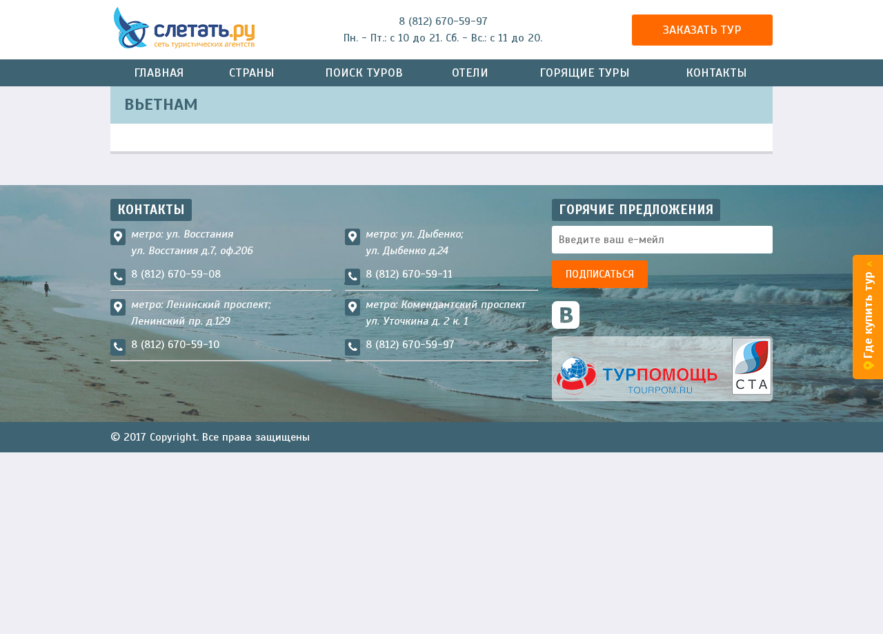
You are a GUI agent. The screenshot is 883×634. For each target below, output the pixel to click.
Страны (252, 72)
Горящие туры (584, 72)
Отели (470, 72)
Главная (158, 72)
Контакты (716, 72)
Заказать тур (702, 29)
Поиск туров (364, 72)
